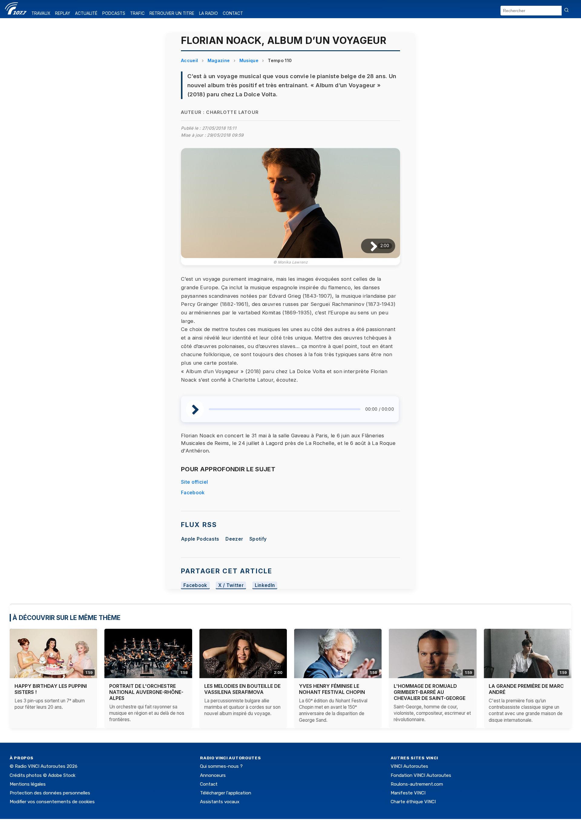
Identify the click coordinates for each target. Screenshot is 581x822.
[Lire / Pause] (369, 245)
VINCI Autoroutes (409, 766)
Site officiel (194, 482)
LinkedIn (265, 585)
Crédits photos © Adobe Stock (42, 775)
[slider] (284, 409)
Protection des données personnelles (50, 793)
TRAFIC (137, 13)
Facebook (193, 492)
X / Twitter (231, 585)
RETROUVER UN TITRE (171, 13)
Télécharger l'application (225, 793)
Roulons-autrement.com (417, 784)
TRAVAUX (40, 13)
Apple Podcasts (200, 539)
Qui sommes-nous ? (221, 766)
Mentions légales (28, 784)
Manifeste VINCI (408, 793)
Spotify (258, 539)
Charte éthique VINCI (413, 801)
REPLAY (62, 13)
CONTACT (233, 13)
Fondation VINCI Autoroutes (421, 775)
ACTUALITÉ (86, 13)
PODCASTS (113, 13)
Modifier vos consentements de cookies (52, 801)
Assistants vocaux (219, 801)
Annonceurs (213, 775)
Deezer (234, 539)
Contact (209, 784)
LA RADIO (208, 13)
